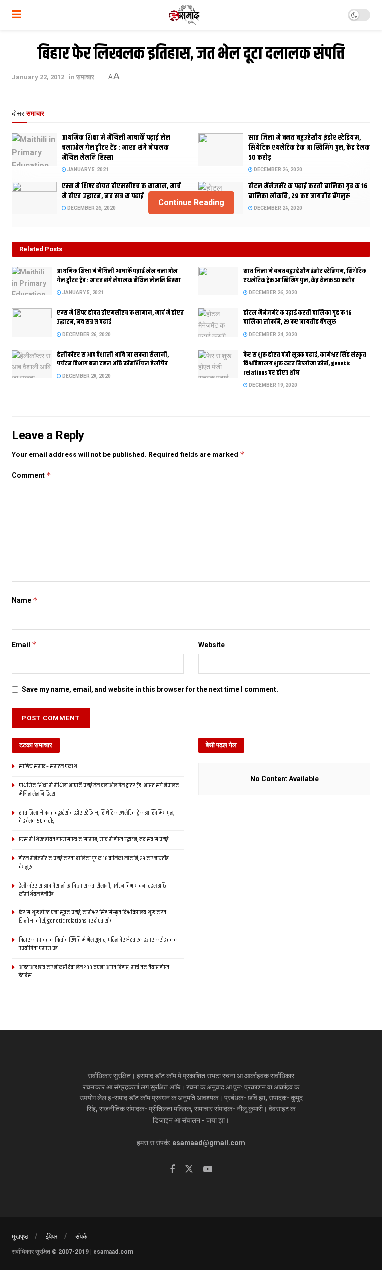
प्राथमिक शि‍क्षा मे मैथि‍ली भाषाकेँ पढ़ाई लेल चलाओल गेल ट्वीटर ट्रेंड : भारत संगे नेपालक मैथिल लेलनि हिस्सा (116, 147)
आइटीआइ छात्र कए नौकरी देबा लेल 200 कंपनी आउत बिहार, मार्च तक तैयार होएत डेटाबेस (94, 972)
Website (211, 645)
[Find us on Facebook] (172, 1169)
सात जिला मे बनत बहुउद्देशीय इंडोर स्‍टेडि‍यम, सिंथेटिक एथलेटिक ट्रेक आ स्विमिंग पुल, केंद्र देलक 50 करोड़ (309, 147)
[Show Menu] (16, 15)
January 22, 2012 (38, 77)
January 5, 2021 (87, 169)
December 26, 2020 (277, 169)
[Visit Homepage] (185, 15)
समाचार (85, 77)
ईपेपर (52, 1236)
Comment (31, 475)
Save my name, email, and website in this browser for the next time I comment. (150, 689)
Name (25, 600)
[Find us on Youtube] (207, 1169)
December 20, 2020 (86, 376)
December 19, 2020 (272, 385)
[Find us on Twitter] (189, 1169)
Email (24, 644)
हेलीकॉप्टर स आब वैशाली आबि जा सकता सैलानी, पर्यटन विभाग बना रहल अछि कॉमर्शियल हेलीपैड (113, 359)
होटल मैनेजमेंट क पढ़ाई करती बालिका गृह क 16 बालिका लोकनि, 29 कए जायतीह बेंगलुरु (297, 317)
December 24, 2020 (272, 334)
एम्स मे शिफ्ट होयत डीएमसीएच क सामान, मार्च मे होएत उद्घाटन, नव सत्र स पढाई (120, 317)
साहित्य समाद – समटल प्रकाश (48, 766)
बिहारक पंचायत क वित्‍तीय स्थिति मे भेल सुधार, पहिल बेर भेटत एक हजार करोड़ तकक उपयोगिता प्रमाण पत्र (98, 944)
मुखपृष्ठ (20, 1236)
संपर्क (81, 1236)
